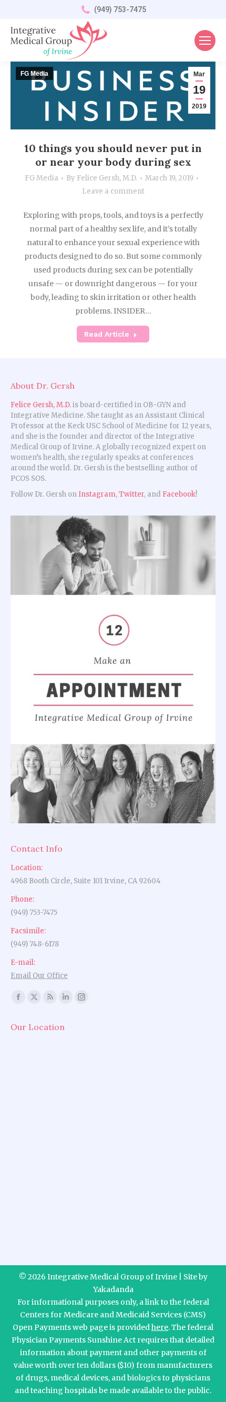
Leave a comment (113, 191)
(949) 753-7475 (120, 9)
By (101, 178)
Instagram (97, 494)
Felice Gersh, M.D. (41, 404)
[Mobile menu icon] (204, 40)
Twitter (131, 494)
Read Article (106, 334)
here (159, 1327)
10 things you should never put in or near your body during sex (113, 155)
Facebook (179, 494)
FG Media (41, 178)
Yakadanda (113, 1289)
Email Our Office (39, 975)
